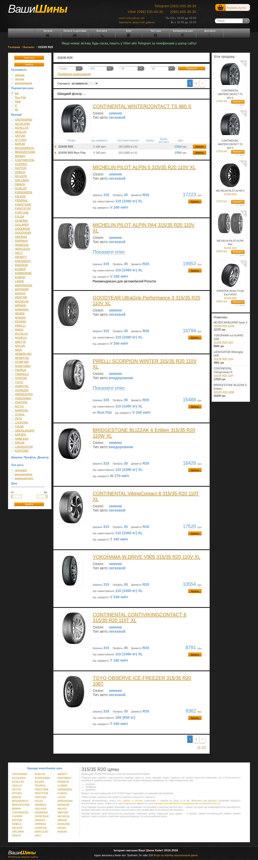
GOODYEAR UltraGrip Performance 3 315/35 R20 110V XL (146, 300)
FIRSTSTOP (23, 208)
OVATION (21, 402)
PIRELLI (20, 325)
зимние (20, 75)
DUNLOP (21, 188)
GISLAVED (22, 224)
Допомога (209, 30)
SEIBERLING (23, 354)
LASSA (19, 281)
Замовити (237, 101)
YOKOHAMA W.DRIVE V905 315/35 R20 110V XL (146, 557)
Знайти (29, 64)
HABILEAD (22, 438)
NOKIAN (20, 317)
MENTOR (21, 297)
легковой (21, 470)
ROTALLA (21, 333)
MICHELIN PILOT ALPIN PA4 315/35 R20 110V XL (144, 227)
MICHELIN (21, 301)
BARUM (20, 144)
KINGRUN (21, 265)
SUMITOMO (23, 366)
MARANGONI (23, 285)
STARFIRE (22, 362)
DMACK (20, 184)
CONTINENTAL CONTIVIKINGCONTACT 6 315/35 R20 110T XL (139, 617)
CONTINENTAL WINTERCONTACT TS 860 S (142, 106)
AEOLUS (20, 131)
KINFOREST (23, 261)
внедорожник (23, 474)
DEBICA (20, 172)
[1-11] (202, 747)
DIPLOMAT (22, 180)
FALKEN (20, 196)
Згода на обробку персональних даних (176, 855)
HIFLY (19, 253)
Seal (18, 101)
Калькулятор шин (183, 30)
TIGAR (19, 426)
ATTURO (20, 140)
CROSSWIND (23, 119)
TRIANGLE (22, 374)
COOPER (21, 164)
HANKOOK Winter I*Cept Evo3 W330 (230, 294)
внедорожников (190, 803)
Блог (128, 30)
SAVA (18, 349)
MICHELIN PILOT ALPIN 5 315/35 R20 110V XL (144, 167)
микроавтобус (24, 478)
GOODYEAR (23, 232)
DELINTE (21, 176)
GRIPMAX (21, 240)
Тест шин (156, 30)
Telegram (161, 6)
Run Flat (20, 97)
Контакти (102, 30)
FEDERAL (21, 200)
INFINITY (21, 257)
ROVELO (21, 337)
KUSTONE (21, 450)
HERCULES (22, 249)
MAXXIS (20, 293)
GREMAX (21, 236)
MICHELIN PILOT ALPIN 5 (230, 192)
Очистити (29, 58)
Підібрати (191, 68)
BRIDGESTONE (25, 152)
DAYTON (20, 168)
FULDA (19, 216)
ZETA (18, 418)
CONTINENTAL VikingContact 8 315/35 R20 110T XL (146, 496)
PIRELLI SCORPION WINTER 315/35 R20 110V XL (145, 363)
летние (19, 79)
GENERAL (21, 220)
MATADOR (22, 289)
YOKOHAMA (23, 398)
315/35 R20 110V (228, 355)
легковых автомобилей (167, 803)
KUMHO (20, 277)
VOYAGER (21, 390)
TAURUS (20, 370)
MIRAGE (20, 305)
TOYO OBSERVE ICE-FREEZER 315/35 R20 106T (142, 680)
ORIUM (19, 442)
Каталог (48, 30)
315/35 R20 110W (230, 324)
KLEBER (20, 269)
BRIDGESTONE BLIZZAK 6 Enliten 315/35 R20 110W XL (144, 432)
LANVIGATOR (24, 446)
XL (16, 109)
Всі (17, 93)
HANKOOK (22, 244)
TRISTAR (21, 378)
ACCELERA (22, 123)
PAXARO (20, 321)
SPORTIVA (22, 358)
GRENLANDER (24, 430)
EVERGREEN (23, 192)
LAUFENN (21, 422)
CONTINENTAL (25, 160)
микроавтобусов (211, 803)
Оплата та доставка (74, 30)
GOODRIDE (22, 228)
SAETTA (20, 341)
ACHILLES (21, 127)
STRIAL (20, 414)
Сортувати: (63, 83)
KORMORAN (23, 273)
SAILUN (20, 345)
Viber (132, 12)
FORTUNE (22, 212)
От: (12, 492)
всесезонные (23, 83)
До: (45, 492)
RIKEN (19, 329)
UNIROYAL (22, 386)
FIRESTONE (23, 204)
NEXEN (19, 313)
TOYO (19, 382)
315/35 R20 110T (228, 339)
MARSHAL (21, 410)
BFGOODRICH (24, 148)
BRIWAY (20, 156)
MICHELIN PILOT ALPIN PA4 (230, 244)
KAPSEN (20, 434)
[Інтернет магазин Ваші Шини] (42, 10)
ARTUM (20, 135)
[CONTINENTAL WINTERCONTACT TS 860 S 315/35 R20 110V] (55, 146)
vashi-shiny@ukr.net (132, 18)
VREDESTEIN (24, 394)
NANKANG (22, 309)
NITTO (19, 406)
